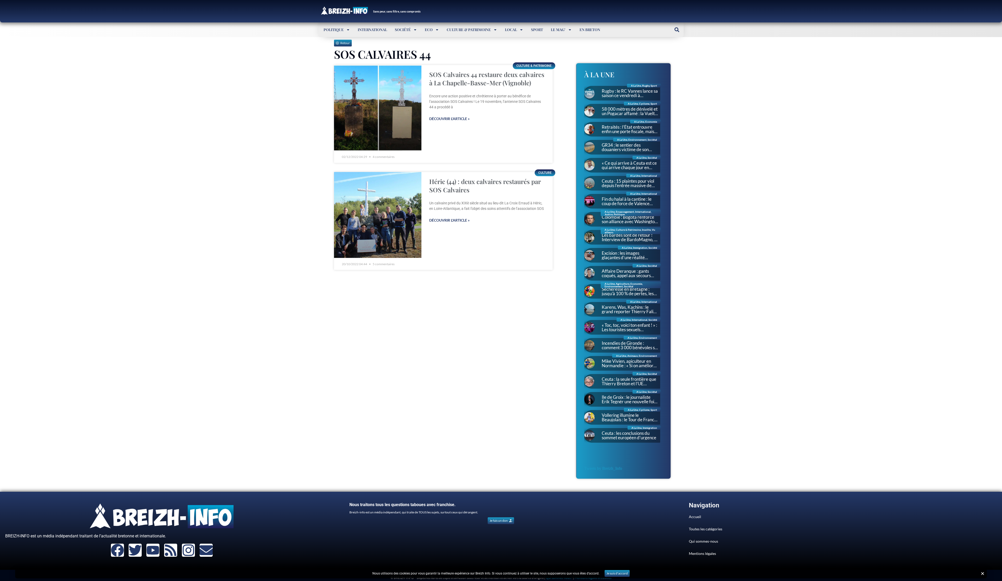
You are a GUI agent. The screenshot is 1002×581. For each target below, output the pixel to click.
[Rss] (170, 550)
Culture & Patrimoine (469, 29)
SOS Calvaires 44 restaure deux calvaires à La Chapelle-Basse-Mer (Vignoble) (486, 78)
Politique (334, 29)
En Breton (590, 29)
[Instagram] (188, 550)
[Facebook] (117, 550)
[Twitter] (135, 550)
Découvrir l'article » (449, 118)
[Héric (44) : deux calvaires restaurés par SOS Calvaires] (377, 215)
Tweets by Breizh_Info (603, 468)
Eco (429, 29)
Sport (537, 29)
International (372, 29)
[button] (676, 29)
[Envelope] (206, 550)
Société (403, 29)
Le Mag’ (558, 29)
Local (511, 29)
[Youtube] (152, 550)
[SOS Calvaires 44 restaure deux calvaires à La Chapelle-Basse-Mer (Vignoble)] (377, 108)
